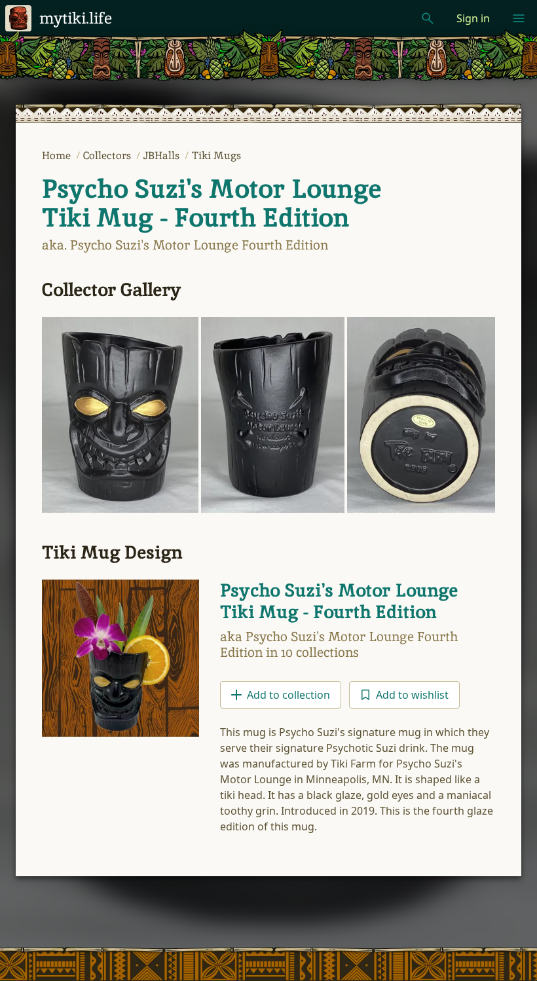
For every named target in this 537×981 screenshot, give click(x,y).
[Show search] (428, 18)
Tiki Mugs (216, 155)
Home (57, 155)
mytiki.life (75, 18)
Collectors (108, 155)
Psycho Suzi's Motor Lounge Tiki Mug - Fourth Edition (211, 203)
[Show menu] (519, 18)
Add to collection (288, 695)
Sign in (473, 18)
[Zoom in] (120, 415)
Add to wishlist (412, 695)
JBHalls (162, 155)
